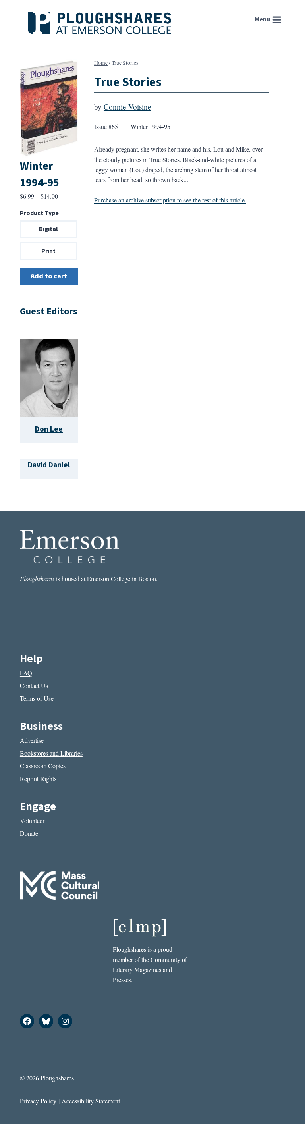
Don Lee (49, 429)
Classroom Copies (43, 766)
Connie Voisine (127, 107)
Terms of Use (37, 698)
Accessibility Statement (91, 1101)
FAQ (26, 673)
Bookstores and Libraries (51, 753)
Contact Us (34, 685)
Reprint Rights (38, 778)
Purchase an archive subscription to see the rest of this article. (170, 200)
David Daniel (49, 464)
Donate (29, 833)
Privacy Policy (38, 1101)
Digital (48, 229)
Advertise (32, 740)
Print (48, 251)
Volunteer (32, 820)
